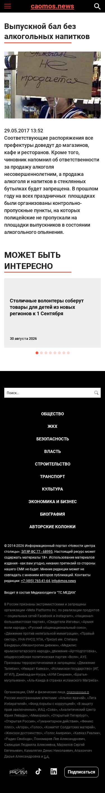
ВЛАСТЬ (52, 451)
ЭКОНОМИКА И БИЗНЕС (53, 501)
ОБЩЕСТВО (52, 414)
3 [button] (46, 352)
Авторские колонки (52, 527)
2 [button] (41, 352)
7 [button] (63, 352)
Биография (52, 514)
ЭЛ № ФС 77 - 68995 (37, 551)
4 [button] (50, 352)
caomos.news (52, 6)
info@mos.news (64, 580)
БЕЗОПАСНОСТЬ (52, 439)
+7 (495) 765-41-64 (35, 580)
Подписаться (81, 772)
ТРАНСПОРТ (52, 476)
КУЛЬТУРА (52, 489)
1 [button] (37, 352)
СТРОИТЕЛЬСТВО (52, 464)
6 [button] (59, 352)
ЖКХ (52, 426)
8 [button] (68, 352)
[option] (52, 313)
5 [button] (54, 352)
